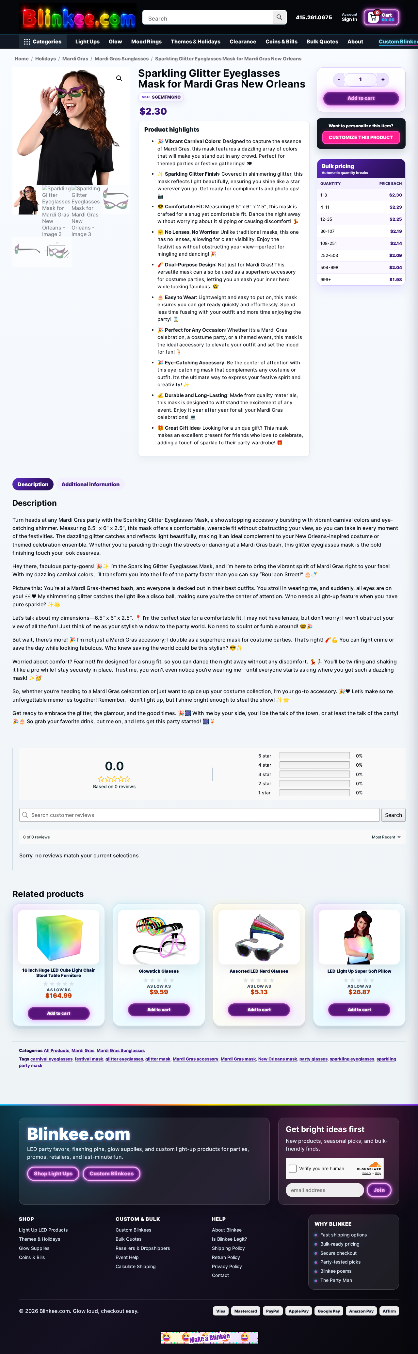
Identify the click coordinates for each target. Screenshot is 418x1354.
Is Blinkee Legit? (229, 1239)
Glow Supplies (34, 1248)
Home (22, 59)
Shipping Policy (228, 1248)
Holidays (45, 59)
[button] (119, 78)
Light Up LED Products (43, 1230)
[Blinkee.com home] (78, 17)
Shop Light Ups (53, 1173)
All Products (56, 1050)
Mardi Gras (75, 59)
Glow (115, 41)
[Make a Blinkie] (210, 1337)
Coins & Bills (281, 41)
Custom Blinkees (111, 1173)
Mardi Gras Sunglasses (122, 59)
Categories (47, 41)
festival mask (89, 1058)
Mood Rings (146, 41)
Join (379, 1190)
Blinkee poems (336, 1271)
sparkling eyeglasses (352, 1058)
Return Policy (226, 1257)
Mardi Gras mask (238, 1058)
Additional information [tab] (90, 484)
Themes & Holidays (195, 41)
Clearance (243, 41)
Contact (220, 1275)
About (355, 41)
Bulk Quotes (322, 41)
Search (393, 815)
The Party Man (336, 1280)
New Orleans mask (277, 1058)
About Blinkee (227, 1230)
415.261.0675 (314, 17)
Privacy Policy (227, 1266)
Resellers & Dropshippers (143, 1248)
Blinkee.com (78, 1134)
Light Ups (87, 41)
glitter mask (157, 1058)
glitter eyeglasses (124, 1058)
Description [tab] (33, 484)
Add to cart (361, 98)
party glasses (313, 1058)
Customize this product (361, 137)
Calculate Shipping (136, 1266)
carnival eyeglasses (51, 1058)
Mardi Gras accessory (195, 1058)
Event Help (127, 1257)
